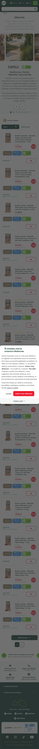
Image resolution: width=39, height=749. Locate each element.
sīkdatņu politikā (12, 388)
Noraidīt (8, 394)
